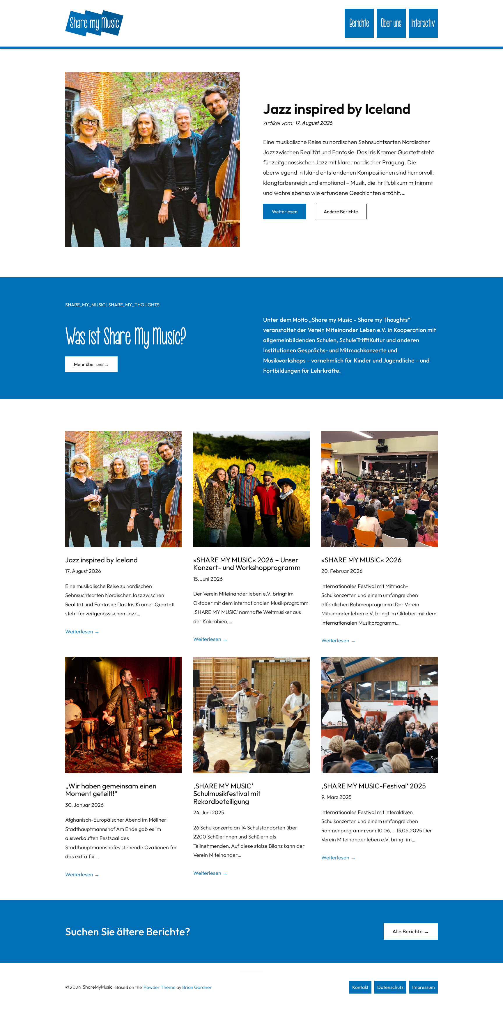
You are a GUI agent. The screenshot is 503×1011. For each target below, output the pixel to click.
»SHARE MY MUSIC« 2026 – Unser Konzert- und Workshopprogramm (247, 563)
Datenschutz (390, 987)
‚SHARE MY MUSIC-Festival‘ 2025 (373, 786)
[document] (152, 159)
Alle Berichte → (410, 931)
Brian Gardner (197, 987)
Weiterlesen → (82, 631)
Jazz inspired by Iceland (336, 108)
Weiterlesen (284, 211)
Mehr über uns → (91, 364)
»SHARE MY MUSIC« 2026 (361, 560)
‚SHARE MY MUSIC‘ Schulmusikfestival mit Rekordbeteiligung (227, 793)
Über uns (391, 23)
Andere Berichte (341, 211)
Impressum (423, 987)
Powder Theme (160, 987)
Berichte (359, 23)
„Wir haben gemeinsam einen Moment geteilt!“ (110, 789)
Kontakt (360, 987)
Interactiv (423, 23)
